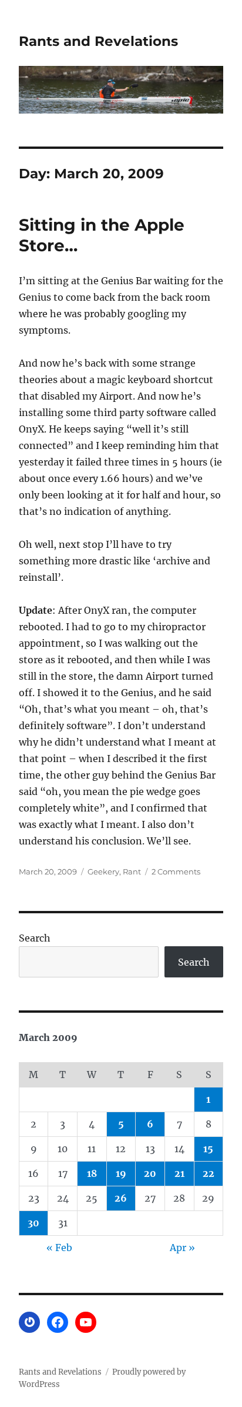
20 (150, 1173)
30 (33, 1223)
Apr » (182, 1247)
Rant (132, 871)
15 (208, 1149)
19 (121, 1173)
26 (121, 1198)
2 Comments (176, 871)
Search (35, 938)
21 (179, 1173)
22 (208, 1173)
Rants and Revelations (98, 41)
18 (92, 1173)
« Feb (59, 1247)
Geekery (103, 871)
